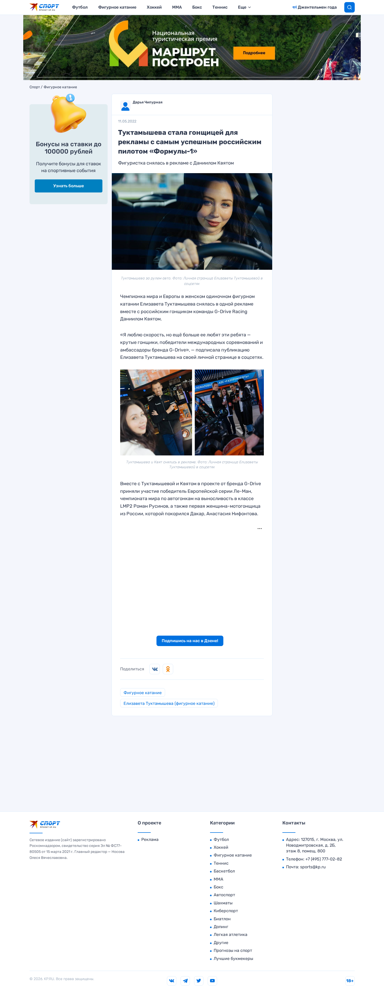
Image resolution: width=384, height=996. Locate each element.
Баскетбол (224, 871)
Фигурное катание (117, 7)
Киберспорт (226, 910)
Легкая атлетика (230, 934)
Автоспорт (224, 894)
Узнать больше (68, 185)
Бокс (197, 7)
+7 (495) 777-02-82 (323, 859)
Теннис (220, 7)
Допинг (221, 926)
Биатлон (222, 918)
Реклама (150, 839)
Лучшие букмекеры (233, 958)
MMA (177, 7)
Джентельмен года (317, 7)
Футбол (80, 7)
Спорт (35, 87)
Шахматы (223, 902)
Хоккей (154, 7)
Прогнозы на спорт (233, 950)
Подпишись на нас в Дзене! (190, 640)
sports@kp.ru (313, 866)
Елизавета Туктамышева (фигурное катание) (169, 703)
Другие (221, 942)
